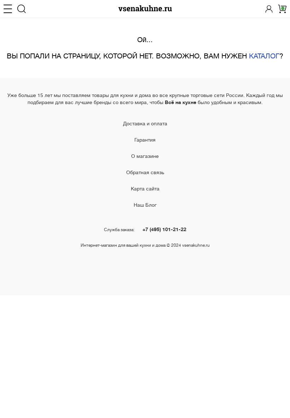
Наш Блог (145, 205)
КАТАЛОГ (264, 56)
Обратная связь (145, 172)
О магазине (145, 156)
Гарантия (145, 140)
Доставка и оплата (145, 123)
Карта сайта (145, 188)
